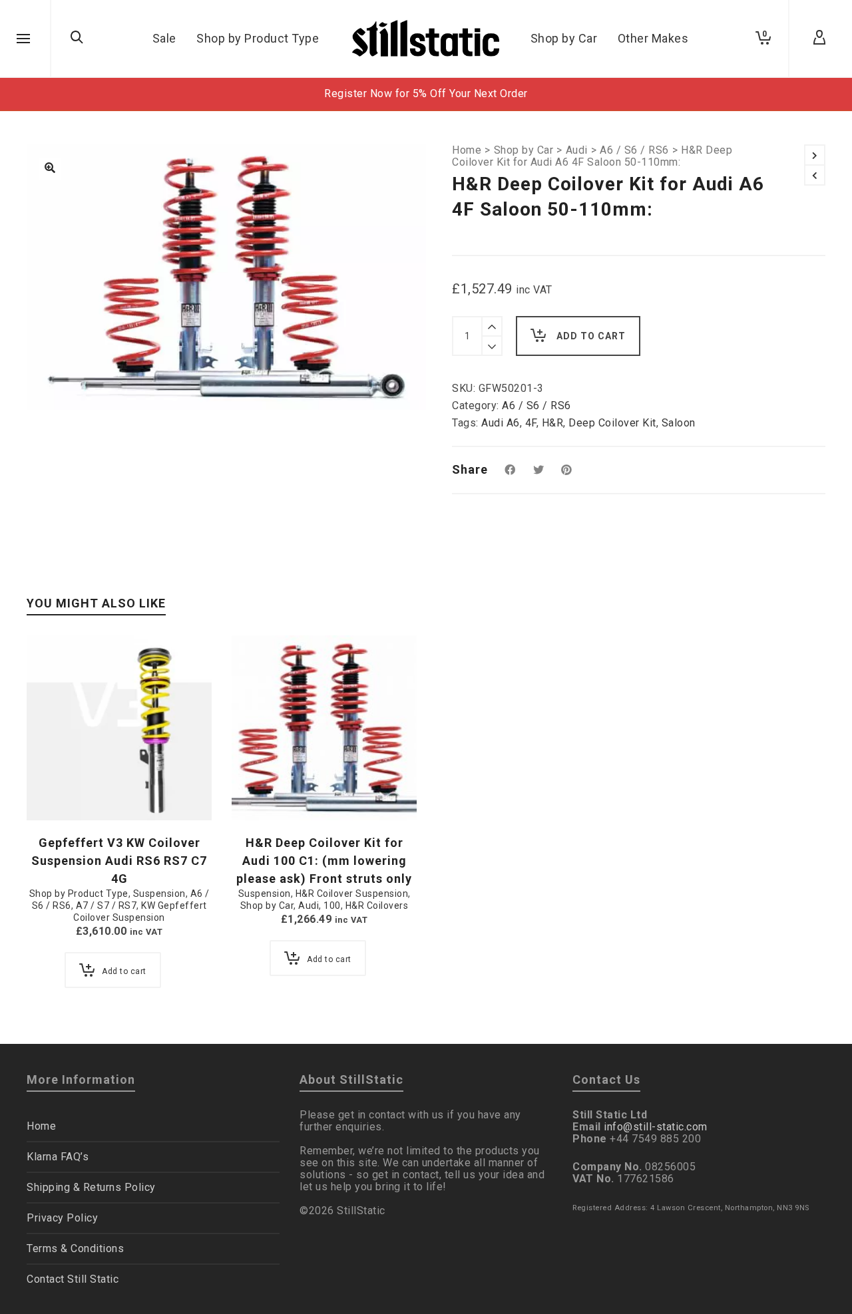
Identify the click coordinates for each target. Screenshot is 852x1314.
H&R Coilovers (377, 905)
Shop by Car (524, 150)
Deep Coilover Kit (612, 422)
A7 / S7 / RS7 (106, 905)
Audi (577, 150)
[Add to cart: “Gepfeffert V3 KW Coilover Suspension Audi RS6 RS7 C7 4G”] (57, 789)
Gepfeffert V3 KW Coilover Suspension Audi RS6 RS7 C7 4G (119, 861)
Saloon (679, 422)
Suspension (159, 893)
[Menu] (23, 39)
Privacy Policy (62, 1218)
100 (332, 905)
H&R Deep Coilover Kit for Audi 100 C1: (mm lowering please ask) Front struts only (324, 861)
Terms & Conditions (75, 1248)
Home (466, 150)
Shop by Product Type (78, 893)
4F (530, 422)
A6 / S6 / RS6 (634, 150)
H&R (553, 422)
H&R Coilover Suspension (352, 893)
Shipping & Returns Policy (91, 1187)
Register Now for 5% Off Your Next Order (426, 93)
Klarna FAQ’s (58, 1156)
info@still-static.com (656, 1126)
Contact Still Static (72, 1279)
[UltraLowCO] (50, 169)
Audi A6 (500, 422)
